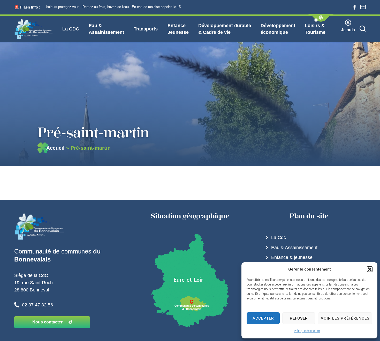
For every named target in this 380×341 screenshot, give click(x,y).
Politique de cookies (307, 331)
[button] (369, 269)
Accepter (263, 318)
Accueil (55, 148)
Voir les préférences (345, 318)
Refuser (299, 318)
